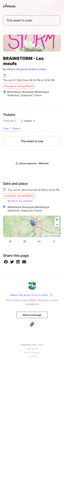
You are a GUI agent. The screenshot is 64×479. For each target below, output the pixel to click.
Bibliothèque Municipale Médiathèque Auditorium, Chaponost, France (28, 209)
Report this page (32, 352)
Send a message (32, 314)
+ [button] (57, 220)
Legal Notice (32, 349)
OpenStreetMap (55, 236)
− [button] (57, 224)
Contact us (32, 356)
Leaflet (46, 236)
